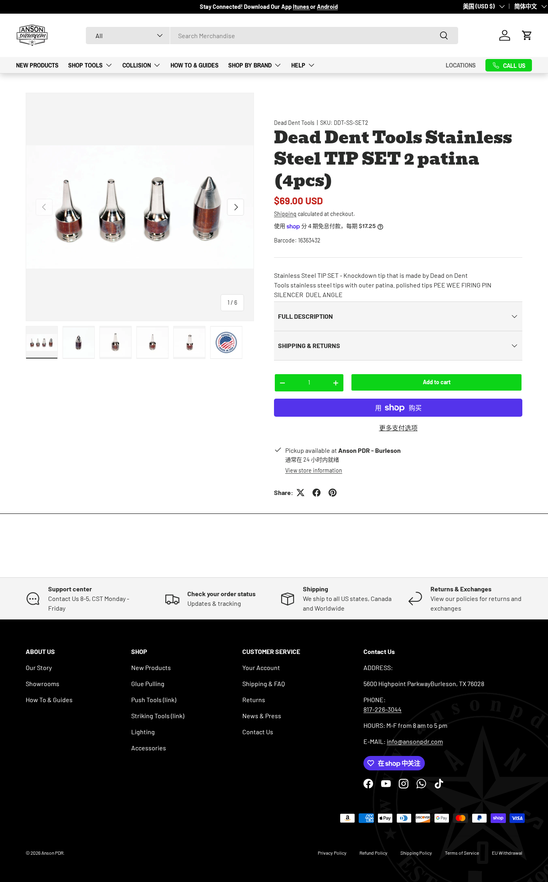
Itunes (301, 6)
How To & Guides (194, 64)
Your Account (261, 667)
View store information (313, 470)
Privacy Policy (332, 853)
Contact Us (257, 731)
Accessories (148, 748)
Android (327, 6)
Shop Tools (85, 64)
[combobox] (272, 35)
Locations (461, 65)
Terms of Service (462, 853)
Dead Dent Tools (294, 122)
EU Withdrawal (507, 853)
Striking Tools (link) (157, 715)
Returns (253, 699)
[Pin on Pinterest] (333, 493)
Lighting (143, 731)
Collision (136, 64)
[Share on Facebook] (317, 493)
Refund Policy (373, 853)
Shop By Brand (250, 64)
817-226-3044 (382, 709)
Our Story (39, 667)
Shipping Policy (416, 853)
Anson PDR (52, 853)
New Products (37, 64)
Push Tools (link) (153, 699)
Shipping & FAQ (263, 683)
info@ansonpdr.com (415, 741)
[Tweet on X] (300, 493)
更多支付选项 (398, 428)
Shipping (285, 213)
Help (298, 64)
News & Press (261, 715)
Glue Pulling (147, 683)
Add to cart (437, 382)
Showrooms (42, 683)
